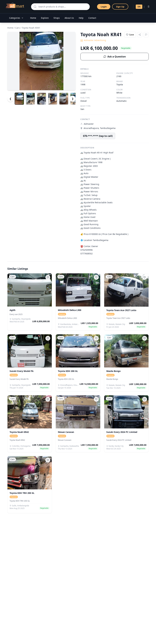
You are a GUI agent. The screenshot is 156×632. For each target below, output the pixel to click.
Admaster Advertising (95, 40)
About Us (69, 17)
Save (131, 34)
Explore (45, 17)
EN (139, 6)
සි (148, 6)
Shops (56, 17)
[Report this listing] (146, 34)
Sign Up (120, 6)
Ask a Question (116, 56)
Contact (92, 17)
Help (81, 17)
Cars (17, 27)
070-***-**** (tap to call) (98, 136)
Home (33, 17)
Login (104, 6)
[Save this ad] (47, 277)
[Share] (139, 34)
